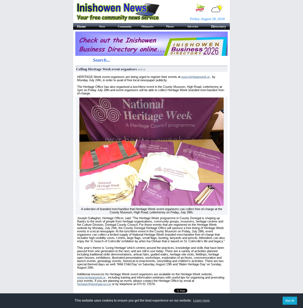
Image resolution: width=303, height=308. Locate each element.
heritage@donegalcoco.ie (94, 284)
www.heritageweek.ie (195, 77)
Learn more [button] (201, 300)
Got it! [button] (289, 300)
